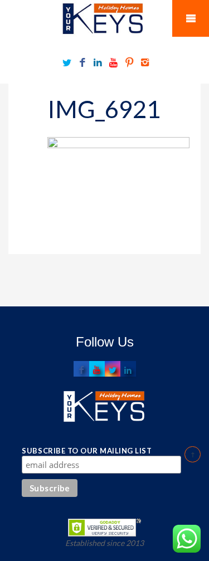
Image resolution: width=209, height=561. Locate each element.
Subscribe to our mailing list (87, 450)
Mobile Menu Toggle (190, 18)
